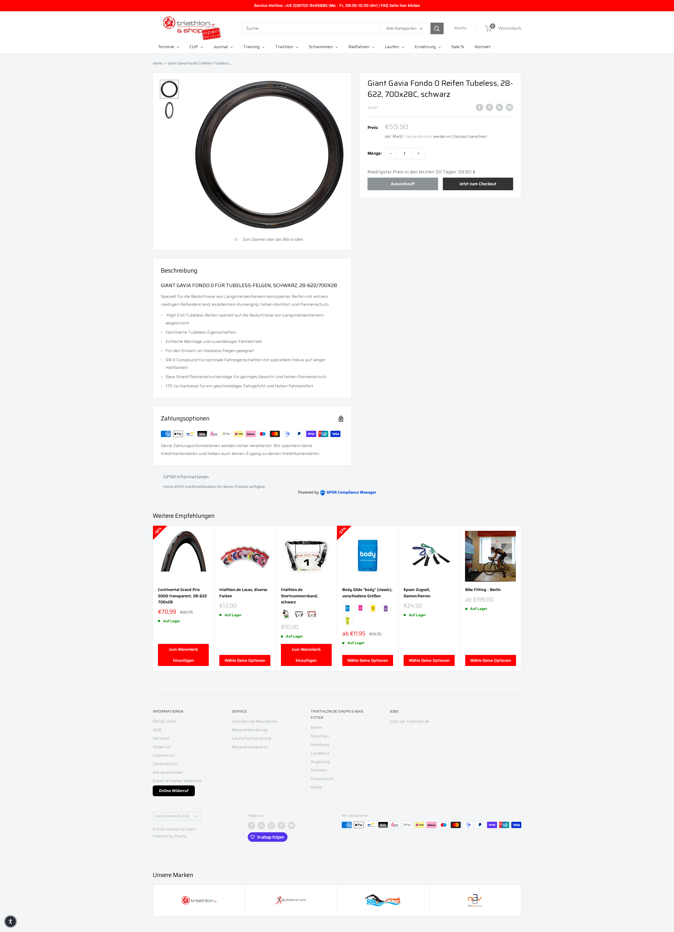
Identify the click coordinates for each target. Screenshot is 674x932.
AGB (157, 729)
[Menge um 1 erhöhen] (418, 153)
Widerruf (161, 747)
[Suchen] (437, 28)
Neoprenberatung (249, 729)
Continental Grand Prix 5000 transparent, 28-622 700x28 (182, 596)
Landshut (320, 753)
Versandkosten (418, 136)
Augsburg (320, 761)
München (320, 736)
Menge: (375, 153)
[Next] (521, 598)
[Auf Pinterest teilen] (489, 107)
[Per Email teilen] (509, 107)
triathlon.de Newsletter (255, 721)
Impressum (164, 755)
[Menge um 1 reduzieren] (390, 153)
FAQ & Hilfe (164, 721)
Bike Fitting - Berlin (483, 590)
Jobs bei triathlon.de (409, 721)
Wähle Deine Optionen (245, 660)
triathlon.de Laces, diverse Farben (243, 593)
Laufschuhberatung (251, 738)
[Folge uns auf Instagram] (271, 825)
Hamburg (320, 744)
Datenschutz (165, 763)
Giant (373, 108)
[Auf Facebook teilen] (479, 107)
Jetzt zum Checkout (477, 184)
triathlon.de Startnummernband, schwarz (299, 596)
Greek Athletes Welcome (177, 781)
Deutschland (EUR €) (172, 816)
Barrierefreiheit (168, 772)
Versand (161, 738)
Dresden (319, 770)
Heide (316, 787)
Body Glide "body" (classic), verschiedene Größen (367, 593)
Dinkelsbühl (322, 778)
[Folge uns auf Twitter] (261, 825)
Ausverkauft (403, 184)
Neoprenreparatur (250, 747)
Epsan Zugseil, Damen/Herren (417, 593)
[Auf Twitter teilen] (499, 107)
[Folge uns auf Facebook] (251, 825)
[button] (10, 921)
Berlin (316, 727)
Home (157, 63)
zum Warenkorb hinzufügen (183, 655)
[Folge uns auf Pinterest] (281, 825)
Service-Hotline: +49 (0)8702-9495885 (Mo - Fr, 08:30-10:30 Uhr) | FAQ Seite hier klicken (337, 5)
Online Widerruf (174, 791)
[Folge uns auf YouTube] (291, 825)
